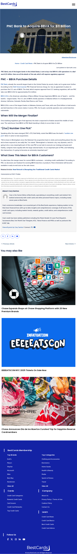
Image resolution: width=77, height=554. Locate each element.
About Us (45, 495)
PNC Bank (4, 84)
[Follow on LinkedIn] (8, 539)
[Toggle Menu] (73, 4)
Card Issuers (11, 503)
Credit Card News (26, 63)
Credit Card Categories (15, 495)
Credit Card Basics (48, 520)
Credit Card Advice (48, 528)
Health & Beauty (47, 470)
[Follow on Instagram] (16, 539)
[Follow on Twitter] (12, 539)
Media (44, 474)
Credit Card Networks (14, 507)
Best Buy (10, 478)
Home (17, 63)
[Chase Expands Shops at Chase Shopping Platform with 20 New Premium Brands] (38, 280)
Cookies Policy (47, 503)
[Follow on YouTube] (24, 539)
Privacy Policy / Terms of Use (52, 499)
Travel (44, 482)
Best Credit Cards (48, 524)
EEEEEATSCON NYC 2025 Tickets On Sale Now (24, 370)
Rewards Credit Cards (14, 499)
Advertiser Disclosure (69, 57)
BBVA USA (4, 96)
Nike (8, 474)
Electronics (46, 463)
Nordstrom (11, 482)
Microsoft (10, 470)
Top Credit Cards (13, 510)
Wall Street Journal (19, 87)
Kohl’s (9, 459)
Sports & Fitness (47, 478)
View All (10, 486)
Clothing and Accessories (51, 459)
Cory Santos (33, 35)
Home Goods (46, 466)
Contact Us (46, 507)
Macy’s (9, 463)
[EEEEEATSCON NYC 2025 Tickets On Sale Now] (38, 342)
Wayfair (10, 466)
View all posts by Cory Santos (12, 227)
